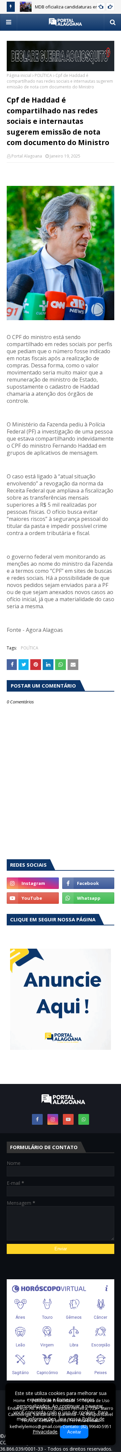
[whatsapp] (88, 898)
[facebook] (88, 883)
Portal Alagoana (26, 156)
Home (19, 1400)
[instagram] (33, 883)
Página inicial (19, 75)
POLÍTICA (43, 75)
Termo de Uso (96, 1400)
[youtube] (33, 898)
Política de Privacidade (53, 1400)
